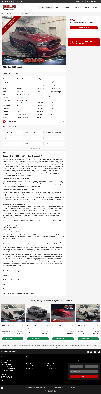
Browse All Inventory (84, 27)
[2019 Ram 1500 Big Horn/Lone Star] (63, 313)
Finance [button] (67, 7)
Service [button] (87, 7)
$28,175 (30, 332)
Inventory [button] (58, 7)
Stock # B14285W (56, 323)
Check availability (10, 338)
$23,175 (55, 332)
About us (49, 361)
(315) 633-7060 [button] (20, 1)
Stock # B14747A (31, 323)
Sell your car (50, 363)
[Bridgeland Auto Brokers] (9, 7)
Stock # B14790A (6, 323)
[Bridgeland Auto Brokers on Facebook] (87, 351)
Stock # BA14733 (81, 323)
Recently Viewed (93, 1)
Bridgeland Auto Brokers (7, 14)
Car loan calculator (31, 366)
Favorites (80, 1)
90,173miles (95, 328)
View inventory (30, 361)
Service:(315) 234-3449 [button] (9, 370)
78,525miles (20, 328)
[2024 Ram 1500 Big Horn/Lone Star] (88, 313)
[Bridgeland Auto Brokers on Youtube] (90, 351)
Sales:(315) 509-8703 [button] (9, 368)
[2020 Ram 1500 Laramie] (13, 313)
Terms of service (51, 368)
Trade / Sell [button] (77, 7)
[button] (7, 1)
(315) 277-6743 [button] (8, 380)
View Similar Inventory (84, 32)
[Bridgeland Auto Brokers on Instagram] (94, 351)
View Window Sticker (11, 121)
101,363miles (70, 328)
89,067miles (45, 328)
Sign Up (84, 376)
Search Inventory (47, 7)
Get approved (29, 363)
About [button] (95, 7)
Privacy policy (30, 368)
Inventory (18, 14)
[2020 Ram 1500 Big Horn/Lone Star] (38, 313)
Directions (50, 366)
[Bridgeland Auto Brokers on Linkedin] (98, 351)
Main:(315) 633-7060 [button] (8, 366)
